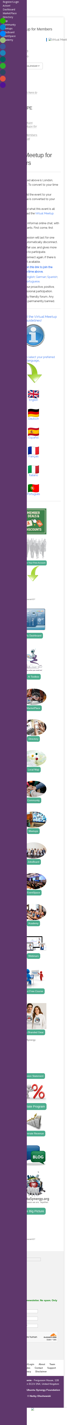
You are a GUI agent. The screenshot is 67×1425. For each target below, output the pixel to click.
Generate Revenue (33, 1133)
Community (33, 800)
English (30, 277)
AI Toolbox (33, 676)
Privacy (27, 1371)
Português (33, 494)
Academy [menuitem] (8, 39)
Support (51, 1368)
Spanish (52, 277)
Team (52, 1364)
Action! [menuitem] (6, 5)
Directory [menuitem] (8, 17)
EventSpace (33, 892)
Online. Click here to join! (24, 94)
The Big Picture (33, 1211)
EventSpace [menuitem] (9, 36)
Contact (39, 1368)
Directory (33, 738)
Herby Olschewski (40, 1396)
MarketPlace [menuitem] (10, 13)
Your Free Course (33, 991)
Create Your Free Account (33, 563)
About (42, 1364)
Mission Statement (33, 1076)
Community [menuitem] (9, 24)
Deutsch (33, 418)
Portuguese (32, 281)
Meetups (33, 831)
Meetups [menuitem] (8, 28)
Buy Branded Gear (33, 1032)
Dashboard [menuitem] (9, 9)
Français (33, 456)
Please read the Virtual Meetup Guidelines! (33, 318)
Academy (33, 923)
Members (31, 135)
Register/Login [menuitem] (11, 1)
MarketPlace (33, 708)
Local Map (33, 769)
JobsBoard (33, 861)
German (41, 277)
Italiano (33, 475)
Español (33, 437)
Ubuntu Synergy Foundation (43, 1390)
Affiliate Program (33, 1106)
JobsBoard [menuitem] (8, 32)
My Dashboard (33, 635)
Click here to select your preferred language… (33, 358)
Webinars (33, 956)
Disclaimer (41, 1371)
